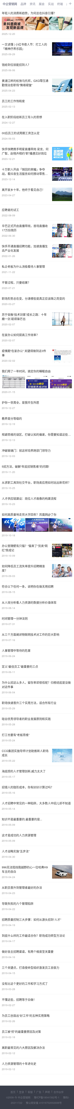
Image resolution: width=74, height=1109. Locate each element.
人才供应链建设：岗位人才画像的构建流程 (29, 498)
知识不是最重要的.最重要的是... (22, 819)
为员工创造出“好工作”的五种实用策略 (26, 1015)
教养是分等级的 (12, 418)
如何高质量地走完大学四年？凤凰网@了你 (29, 514)
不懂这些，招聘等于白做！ (19, 999)
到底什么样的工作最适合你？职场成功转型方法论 (33, 935)
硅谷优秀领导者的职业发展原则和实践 (26, 719)
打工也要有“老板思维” (15, 735)
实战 (51, 4)
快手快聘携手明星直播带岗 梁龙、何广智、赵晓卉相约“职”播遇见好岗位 (25, 151)
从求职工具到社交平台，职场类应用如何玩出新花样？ (36, 482)
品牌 (23, 4)
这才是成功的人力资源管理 (19, 835)
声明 (47, 1092)
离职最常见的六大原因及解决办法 (23, 1048)
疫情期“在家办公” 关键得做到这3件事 (24, 353)
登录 (21, 1092)
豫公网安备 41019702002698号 (44, 1103)
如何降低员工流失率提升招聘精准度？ (23, 568)
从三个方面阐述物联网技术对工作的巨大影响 (30, 634)
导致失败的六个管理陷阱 (17, 903)
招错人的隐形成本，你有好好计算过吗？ (28, 787)
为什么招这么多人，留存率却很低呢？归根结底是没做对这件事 (36, 684)
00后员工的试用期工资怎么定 (21, 133)
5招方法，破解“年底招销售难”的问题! (25, 466)
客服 (30, 1092)
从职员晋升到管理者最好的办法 (22, 887)
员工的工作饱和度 (13, 101)
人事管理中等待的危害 (16, 650)
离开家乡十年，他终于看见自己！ (23, 190)
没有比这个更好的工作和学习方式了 (25, 983)
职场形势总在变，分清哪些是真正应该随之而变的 (33, 298)
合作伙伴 (59, 1092)
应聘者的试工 (10, 210)
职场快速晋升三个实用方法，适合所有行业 (29, 703)
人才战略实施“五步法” (15, 851)
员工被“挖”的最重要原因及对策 (21, 1032)
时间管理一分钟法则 (15, 618)
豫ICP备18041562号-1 (47, 1097)
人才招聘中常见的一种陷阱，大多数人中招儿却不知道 (36, 803)
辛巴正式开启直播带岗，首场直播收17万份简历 (25, 228)
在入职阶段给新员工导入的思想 (22, 117)
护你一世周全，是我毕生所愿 (20, 402)
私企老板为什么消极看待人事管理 (23, 266)
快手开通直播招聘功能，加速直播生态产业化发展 (25, 248)
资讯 (32, 4)
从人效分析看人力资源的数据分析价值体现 (29, 602)
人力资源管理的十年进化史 (19, 1064)
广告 (38, 1092)
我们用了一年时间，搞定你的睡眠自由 (26, 371)
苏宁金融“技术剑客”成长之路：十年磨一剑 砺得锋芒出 (24, 316)
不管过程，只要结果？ (16, 282)
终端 (60, 4)
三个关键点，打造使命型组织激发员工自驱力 (30, 967)
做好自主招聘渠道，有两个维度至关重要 (28, 951)
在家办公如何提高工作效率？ (20, 335)
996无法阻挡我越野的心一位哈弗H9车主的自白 (25, 869)
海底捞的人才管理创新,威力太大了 (24, 771)
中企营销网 (10, 4)
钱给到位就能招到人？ (16, 65)
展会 (42, 4)
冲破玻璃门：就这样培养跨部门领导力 (26, 450)
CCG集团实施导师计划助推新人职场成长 (25, 753)
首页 (12, 1092)
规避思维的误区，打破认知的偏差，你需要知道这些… (36, 434)
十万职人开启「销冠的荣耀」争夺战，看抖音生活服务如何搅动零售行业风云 (25, 171)
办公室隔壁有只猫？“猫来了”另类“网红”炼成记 (25, 548)
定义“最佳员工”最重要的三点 (20, 666)
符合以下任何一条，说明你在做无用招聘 (28, 586)
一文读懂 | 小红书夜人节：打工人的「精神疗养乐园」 (24, 46)
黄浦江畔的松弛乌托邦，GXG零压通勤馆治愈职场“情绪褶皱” (25, 83)
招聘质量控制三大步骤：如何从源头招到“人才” (31, 919)
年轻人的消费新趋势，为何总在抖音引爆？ (29, 13)
